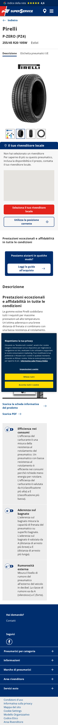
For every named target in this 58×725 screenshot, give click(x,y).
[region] (28, 362)
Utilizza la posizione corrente (26, 221)
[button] (51, 11)
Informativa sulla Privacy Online (34, 361)
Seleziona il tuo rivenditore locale (29, 209)
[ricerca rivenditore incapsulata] (44, 11)
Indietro (13, 20)
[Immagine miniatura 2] (20, 134)
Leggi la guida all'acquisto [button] (26, 268)
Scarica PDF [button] (9, 414)
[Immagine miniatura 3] (30, 134)
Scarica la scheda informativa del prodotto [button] (20, 405)
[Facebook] (9, 642)
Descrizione (9, 53)
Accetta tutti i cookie (29, 385)
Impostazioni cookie (29, 369)
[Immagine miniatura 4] (41, 134)
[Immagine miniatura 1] (10, 134)
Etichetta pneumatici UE (34, 53)
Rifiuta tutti (29, 377)
